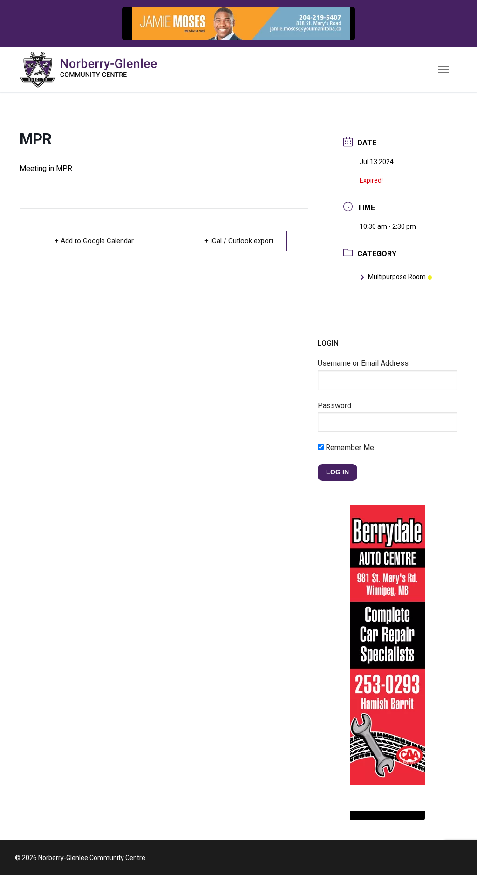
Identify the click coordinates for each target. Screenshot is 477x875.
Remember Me (349, 447)
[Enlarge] (338, 23)
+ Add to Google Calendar (94, 241)
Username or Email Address (363, 363)
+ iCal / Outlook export (238, 241)
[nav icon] (443, 70)
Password (334, 405)
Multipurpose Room (397, 276)
